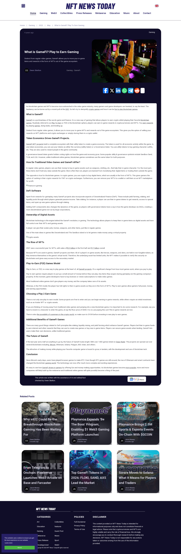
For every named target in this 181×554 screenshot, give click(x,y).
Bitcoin (52, 345)
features (58, 526)
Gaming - (70, 70)
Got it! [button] (20, 547)
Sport (57, 540)
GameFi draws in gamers (52, 368)
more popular (130, 368)
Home (33, 13)
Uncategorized (42, 545)
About (136, 13)
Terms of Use (79, 529)
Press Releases (84, 13)
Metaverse (100, 13)
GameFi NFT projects (34, 144)
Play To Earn (56, 123)
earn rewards (148, 123)
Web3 (54, 13)
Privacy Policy (79, 526)
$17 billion (95, 248)
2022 (41, 25)
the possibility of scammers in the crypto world (55, 314)
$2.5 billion (71, 248)
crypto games (94, 109)
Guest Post (59, 531)
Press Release (42, 540)
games (37, 126)
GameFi (77, 70)
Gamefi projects (85, 269)
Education (115, 13)
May (48, 25)
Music (126, 13)
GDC (67, 109)
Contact (147, 13)
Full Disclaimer (80, 522)
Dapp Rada (120, 342)
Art (38, 522)
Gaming (43, 13)
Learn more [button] (8, 543)
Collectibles (66, 13)
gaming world (50, 363)
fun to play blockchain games (126, 109)
